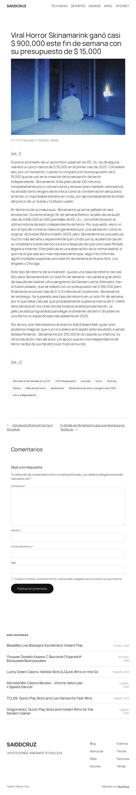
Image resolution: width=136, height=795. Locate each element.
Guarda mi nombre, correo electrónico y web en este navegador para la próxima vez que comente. (68, 579)
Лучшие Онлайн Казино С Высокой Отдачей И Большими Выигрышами (44, 659)
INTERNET (43, 140)
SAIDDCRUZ (16, 6)
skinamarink (57, 388)
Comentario (18, 486)
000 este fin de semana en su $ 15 (31, 381)
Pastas (17, 388)
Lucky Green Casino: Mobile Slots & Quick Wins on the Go (52, 672)
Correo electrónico (22, 546)
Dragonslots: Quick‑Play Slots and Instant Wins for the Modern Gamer (50, 711)
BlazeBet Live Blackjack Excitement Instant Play (45, 645)
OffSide (54, 140)
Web (13, 562)
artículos (85, 381)
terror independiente (24, 395)
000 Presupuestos (65, 381)
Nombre (16, 530)
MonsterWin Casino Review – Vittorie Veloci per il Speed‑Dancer (45, 685)
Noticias (111, 381)
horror (98, 381)
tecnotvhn (29, 140)
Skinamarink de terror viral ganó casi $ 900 (92, 388)
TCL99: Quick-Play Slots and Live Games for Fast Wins (49, 698)
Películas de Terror (36, 388)
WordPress (123, 786)
